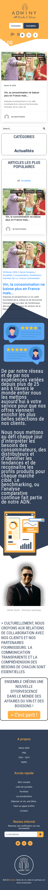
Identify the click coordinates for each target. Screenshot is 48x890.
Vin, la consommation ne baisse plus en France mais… (24, 288)
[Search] (44, 128)
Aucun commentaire (30, 278)
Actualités (24, 150)
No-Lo (42, 59)
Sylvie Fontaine (27, 272)
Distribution (30, 55)
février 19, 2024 (10, 85)
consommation (18, 55)
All (18, 180)
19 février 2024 (10, 272)
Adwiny (12, 880)
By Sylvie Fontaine (19, 229)
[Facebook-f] (35, 35)
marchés (41, 55)
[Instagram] (28, 35)
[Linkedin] (22, 35)
